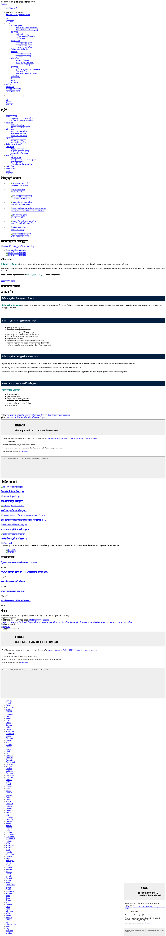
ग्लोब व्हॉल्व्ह (15, 58)
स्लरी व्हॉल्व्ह (15, 76)
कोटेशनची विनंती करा (8, 618)
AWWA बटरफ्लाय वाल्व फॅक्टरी (12, 622)
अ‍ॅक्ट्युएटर (14, 82)
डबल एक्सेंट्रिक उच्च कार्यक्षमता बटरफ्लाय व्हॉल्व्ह (27, 211)
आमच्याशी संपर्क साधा (13, 89)
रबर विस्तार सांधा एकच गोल (20, 198)
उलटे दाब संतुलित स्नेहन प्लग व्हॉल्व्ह (28, 69)
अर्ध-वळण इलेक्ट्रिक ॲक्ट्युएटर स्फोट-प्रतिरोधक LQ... (24, 520)
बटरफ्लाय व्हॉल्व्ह (16, 25)
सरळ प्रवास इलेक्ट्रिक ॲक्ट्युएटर (15, 529)
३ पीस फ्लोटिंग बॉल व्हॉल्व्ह (20, 236)
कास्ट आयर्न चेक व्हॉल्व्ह (24, 43)
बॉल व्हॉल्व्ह (14, 32)
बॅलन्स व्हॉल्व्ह (15, 78)
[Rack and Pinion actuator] (12, 487)
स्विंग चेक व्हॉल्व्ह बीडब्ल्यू (66, 622)
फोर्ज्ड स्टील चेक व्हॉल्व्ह (24, 47)
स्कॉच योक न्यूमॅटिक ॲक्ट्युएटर (14, 538)
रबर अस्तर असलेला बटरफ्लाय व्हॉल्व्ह (119, 622)
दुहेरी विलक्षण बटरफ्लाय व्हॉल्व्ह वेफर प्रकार (91, 622)
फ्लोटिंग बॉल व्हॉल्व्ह (22, 34)
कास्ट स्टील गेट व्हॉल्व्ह (23, 56)
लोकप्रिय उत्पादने (35, 620)
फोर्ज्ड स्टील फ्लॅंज (17, 192)
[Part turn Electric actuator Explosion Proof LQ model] (23, 515)
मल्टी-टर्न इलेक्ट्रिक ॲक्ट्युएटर (13, 510)
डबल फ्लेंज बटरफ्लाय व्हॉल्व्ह (20, 204)
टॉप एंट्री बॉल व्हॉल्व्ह (18, 217)
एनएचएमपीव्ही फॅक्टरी (13, 91)
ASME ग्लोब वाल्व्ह (22, 60)
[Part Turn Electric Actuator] (11, 496)
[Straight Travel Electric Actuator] (14, 525)
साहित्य (8, 84)
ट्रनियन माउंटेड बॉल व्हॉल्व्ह (25, 36)
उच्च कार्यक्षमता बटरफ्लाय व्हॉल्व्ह (27, 30)
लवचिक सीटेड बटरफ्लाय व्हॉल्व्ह (27, 28)
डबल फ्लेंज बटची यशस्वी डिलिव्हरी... (13, 581)
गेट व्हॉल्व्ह (14, 52)
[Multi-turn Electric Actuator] (12, 506)
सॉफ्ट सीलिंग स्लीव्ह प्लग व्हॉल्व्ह (26, 73)
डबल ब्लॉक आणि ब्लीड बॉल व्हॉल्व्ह (22, 223)
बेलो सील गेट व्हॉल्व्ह (31, 622)
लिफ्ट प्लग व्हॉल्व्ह (21, 71)
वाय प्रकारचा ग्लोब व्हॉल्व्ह (48, 622)
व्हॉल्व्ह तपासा (15, 41)
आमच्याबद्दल (10, 21)
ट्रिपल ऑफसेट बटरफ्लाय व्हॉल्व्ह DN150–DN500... (19, 562)
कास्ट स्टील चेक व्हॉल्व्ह (24, 45)
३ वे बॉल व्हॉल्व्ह (21, 38)
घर (7, 19)
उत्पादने (8, 23)
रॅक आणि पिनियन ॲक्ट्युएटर (12, 491)
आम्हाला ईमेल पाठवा (8, 281)
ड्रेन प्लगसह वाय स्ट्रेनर (19, 185)
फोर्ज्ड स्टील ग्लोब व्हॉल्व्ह (24, 65)
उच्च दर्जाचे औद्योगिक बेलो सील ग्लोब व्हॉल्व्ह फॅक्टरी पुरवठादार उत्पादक (30, 417)
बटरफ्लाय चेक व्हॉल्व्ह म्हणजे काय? (13, 591)
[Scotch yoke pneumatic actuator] (13, 534)
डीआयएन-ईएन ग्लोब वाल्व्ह (25, 63)
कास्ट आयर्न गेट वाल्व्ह (23, 54)
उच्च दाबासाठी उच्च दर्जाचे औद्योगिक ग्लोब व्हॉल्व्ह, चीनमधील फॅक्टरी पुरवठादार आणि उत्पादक (38, 415)
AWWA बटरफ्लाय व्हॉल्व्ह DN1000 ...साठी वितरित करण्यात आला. (24, 572)
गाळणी (13, 80)
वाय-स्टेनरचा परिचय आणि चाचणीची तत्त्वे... (16, 601)
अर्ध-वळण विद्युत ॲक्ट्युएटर (12, 501)
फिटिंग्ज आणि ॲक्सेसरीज (19, 49)
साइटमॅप (46, 620)
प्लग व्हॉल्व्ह (14, 67)
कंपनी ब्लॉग (10, 87)
